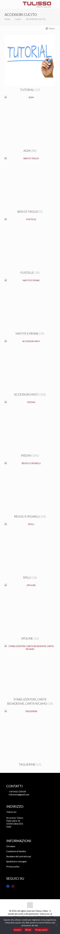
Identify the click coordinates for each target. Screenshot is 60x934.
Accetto (17, 930)
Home (7, 19)
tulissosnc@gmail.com (18, 794)
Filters (52, 28)
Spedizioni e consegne (16, 861)
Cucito (18, 19)
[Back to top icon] (30, 905)
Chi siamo (10, 846)
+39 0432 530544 (17, 791)
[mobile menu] (3, 4)
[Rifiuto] (56, 925)
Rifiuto (28, 930)
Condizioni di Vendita (16, 851)
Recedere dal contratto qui (18, 856)
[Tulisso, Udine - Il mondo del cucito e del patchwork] (37, 4)
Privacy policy (12, 866)
